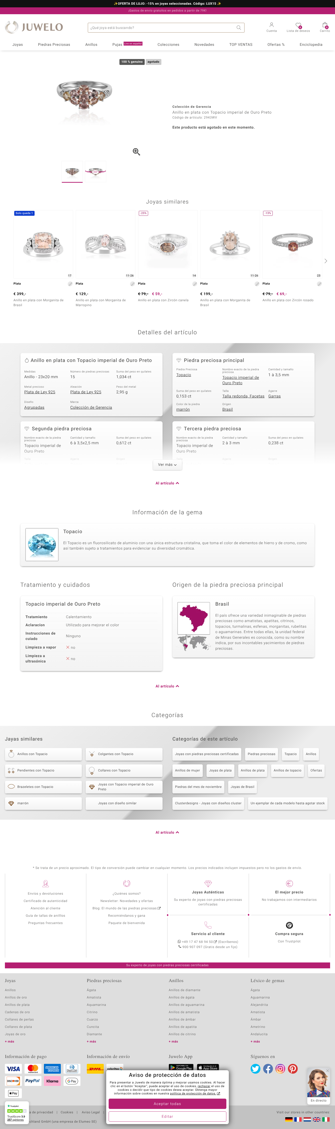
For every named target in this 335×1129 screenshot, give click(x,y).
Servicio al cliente (208, 934)
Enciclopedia (311, 45)
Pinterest (293, 1069)
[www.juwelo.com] (316, 1119)
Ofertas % (276, 45)
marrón (183, 409)
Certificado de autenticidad (45, 901)
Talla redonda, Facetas (243, 396)
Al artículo (165, 483)
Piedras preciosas (261, 754)
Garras (274, 396)
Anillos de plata (253, 770)
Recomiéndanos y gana (126, 915)
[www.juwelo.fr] (298, 1119)
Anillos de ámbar (182, 1019)
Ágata (91, 990)
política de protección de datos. (193, 1094)
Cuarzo (92, 1019)
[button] (272, 28)
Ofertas (316, 770)
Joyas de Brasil (242, 787)
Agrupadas (34, 407)
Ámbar (256, 1019)
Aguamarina (260, 997)
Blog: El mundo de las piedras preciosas (124, 908)
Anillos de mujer (187, 770)
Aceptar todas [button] (167, 1104)
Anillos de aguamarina (187, 1005)
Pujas (127, 45)
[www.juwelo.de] (289, 1119)
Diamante (94, 1034)
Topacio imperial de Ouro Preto (240, 380)
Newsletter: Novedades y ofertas (127, 901)
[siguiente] (325, 260)
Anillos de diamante (185, 990)
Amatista (94, 997)
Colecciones (169, 45)
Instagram (280, 1069)
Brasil (227, 409)
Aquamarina (96, 1005)
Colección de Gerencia (91, 407)
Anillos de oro (16, 997)
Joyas (18, 45)
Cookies (67, 1112)
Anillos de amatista (184, 1012)
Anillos (91, 45)
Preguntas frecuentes (45, 923)
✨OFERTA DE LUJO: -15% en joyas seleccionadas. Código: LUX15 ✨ (167, 4)
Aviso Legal (90, 1112)
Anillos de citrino (182, 1034)
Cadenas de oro (17, 1012)
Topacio (183, 375)
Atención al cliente (46, 908)
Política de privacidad (36, 1112)
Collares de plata (18, 1027)
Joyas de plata (220, 770)
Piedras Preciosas (54, 45)
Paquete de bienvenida (127, 923)
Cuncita (93, 1027)
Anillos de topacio (287, 770)
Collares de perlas (19, 1019)
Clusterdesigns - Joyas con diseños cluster (208, 803)
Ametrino (258, 1027)
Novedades (204, 45)
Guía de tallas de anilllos (45, 915)
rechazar (204, 1086)
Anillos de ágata (182, 997)
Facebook (268, 1069)
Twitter (255, 1069)
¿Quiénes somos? (127, 893)
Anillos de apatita (183, 1027)
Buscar (239, 27)
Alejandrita (259, 1005)
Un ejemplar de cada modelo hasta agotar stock (288, 803)
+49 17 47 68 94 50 (197, 942)
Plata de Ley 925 (39, 392)
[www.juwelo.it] (326, 1119)
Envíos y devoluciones (45, 893)
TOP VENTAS (240, 45)
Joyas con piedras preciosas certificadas (207, 754)
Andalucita (259, 1034)
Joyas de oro (15, 1034)
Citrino (92, 1012)
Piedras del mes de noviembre (198, 787)
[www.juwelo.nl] (307, 1119)
